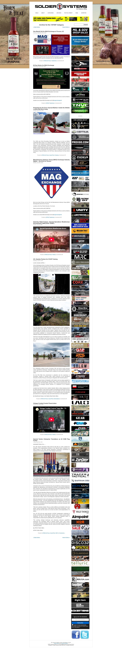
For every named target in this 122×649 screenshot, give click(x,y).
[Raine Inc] (80, 503)
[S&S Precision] (80, 311)
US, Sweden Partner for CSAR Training (45, 259)
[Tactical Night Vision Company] (80, 107)
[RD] (80, 581)
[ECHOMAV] (80, 487)
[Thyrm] (80, 467)
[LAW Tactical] (80, 128)
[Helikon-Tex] (80, 321)
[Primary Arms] (80, 529)
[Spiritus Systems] (80, 196)
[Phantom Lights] (61, 21)
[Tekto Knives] (80, 149)
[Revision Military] (80, 274)
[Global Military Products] (80, 352)
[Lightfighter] (80, 217)
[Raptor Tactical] (80, 243)
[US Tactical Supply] (80, 373)
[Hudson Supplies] (80, 201)
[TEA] (80, 576)
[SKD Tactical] (80, 446)
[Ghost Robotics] (80, 493)
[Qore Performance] (80, 430)
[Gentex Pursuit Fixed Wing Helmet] (80, 539)
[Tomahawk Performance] (80, 363)
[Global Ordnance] (80, 70)
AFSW (45, 60)
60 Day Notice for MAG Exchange (43, 65)
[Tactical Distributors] (80, 36)
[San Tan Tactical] (80, 76)
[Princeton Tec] (80, 170)
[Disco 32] (80, 545)
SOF (57, 533)
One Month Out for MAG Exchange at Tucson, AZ (48, 31)
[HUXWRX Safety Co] (80, 295)
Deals (36, 12)
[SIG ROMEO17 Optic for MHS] (80, 451)
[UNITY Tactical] (80, 212)
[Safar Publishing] (80, 300)
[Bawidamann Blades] (80, 154)
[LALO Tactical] (80, 404)
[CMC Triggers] (80, 227)
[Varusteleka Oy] (80, 238)
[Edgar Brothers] (80, 347)
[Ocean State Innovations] (80, 409)
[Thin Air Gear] (80, 399)
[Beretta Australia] (80, 180)
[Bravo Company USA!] (80, 326)
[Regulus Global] (80, 248)
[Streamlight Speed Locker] (80, 415)
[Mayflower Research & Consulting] (80, 259)
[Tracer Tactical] (80, 477)
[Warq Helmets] (80, 91)
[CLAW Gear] (80, 555)
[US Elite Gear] (80, 534)
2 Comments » (61, 533)
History (54, 254)
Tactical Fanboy (68, 12)
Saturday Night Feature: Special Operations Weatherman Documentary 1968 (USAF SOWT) (51, 222)
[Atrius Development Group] (80, 378)
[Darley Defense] (80, 602)
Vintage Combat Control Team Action (45, 403)
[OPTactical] (80, 550)
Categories (51, 12)
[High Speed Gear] (80, 123)
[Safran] (80, 482)
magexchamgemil (58, 100)
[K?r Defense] (80, 524)
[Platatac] (80, 305)
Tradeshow (54, 60)
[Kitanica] (80, 102)
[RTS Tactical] (80, 357)
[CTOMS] (80, 253)
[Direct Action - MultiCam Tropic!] (80, 389)
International (57, 398)
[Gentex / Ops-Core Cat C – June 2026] (80, 498)
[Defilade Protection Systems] (80, 472)
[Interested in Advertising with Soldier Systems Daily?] (80, 612)
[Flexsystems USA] (80, 383)
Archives (59, 12)
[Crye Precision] (80, 264)
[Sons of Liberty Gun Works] (80, 368)
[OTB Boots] (80, 607)
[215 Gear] (80, 337)
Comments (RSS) (64, 643)
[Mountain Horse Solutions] (80, 441)
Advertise (83, 12)
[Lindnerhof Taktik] (80, 597)
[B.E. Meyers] (80, 571)
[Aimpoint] (80, 316)
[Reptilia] (80, 133)
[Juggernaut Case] (80, 86)
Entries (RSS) (56, 643)
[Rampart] (80, 269)
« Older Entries (36, 27)
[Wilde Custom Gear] (80, 420)
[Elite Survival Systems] (80, 279)
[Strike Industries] (80, 290)
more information (75, 627)
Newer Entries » (66, 27)
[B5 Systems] (80, 394)
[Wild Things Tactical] (80, 513)
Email (77, 12)
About (43, 12)
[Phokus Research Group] (80, 159)
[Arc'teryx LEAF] (80, 186)
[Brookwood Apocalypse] (80, 175)
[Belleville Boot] (80, 53)
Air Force (49, 60)
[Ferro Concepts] (80, 425)
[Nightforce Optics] (80, 456)
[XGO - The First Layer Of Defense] (80, 144)
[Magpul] (80, 508)
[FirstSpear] (80, 65)
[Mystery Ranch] (80, 60)
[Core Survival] (80, 285)
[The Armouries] (80, 560)
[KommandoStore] (80, 112)
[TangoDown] (80, 586)
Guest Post (51, 155)
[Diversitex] (80, 118)
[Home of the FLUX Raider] (80, 81)
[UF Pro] (80, 96)
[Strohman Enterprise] (80, 519)
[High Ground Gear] (80, 222)
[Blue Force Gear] (80, 44)
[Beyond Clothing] (80, 191)
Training (57, 155)
